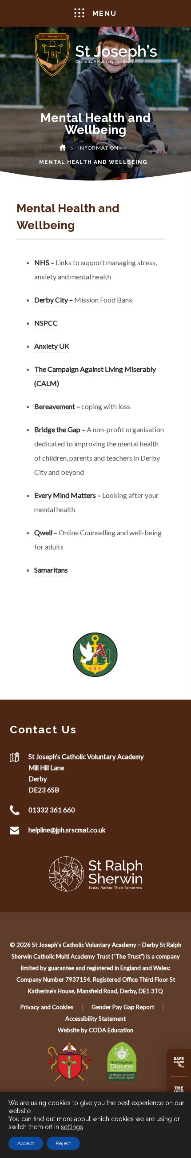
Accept (25, 1143)
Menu (104, 13)
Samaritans (51, 571)
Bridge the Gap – (60, 430)
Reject (63, 1143)
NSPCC (46, 324)
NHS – (45, 263)
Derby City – (54, 300)
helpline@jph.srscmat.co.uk (66, 830)
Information (98, 148)
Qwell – (46, 533)
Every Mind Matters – (68, 496)
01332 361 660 (51, 810)
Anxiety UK (51, 347)
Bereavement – (57, 407)
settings (72, 1126)
